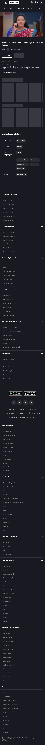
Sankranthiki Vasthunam (10, 499)
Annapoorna (7, 459)
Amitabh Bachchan (9, 673)
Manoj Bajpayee (8, 649)
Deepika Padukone (9, 641)
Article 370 (6, 519)
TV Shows (21, 8)
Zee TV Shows (7, 264)
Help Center (32, 409)
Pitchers (5, 621)
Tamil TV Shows (8, 208)
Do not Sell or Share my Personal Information (21, 417)
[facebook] (13, 402)
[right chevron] (4, 91)
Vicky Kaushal (7, 657)
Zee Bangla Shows (8, 284)
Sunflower (6, 614)
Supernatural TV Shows (10, 252)
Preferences (35, 413)
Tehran (5, 495)
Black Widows (7, 598)
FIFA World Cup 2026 (9, 701)
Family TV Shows (8, 240)
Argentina (6, 721)
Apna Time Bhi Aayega (10, 304)
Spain (5, 717)
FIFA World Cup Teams (10, 705)
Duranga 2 (6, 602)
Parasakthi (6, 522)
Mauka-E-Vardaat (8, 375)
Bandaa (5, 526)
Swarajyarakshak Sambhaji (11, 347)
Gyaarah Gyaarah (8, 574)
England (5, 724)
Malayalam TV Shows (9, 216)
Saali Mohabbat (8, 487)
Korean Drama (7, 467)
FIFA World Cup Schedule (10, 709)
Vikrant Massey (8, 637)
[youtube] (30, 402)
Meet (4, 363)
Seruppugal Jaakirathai (10, 586)
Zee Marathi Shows (9, 272)
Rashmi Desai (7, 681)
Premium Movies (7, 477)
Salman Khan (7, 645)
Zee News (6, 542)
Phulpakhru (6, 343)
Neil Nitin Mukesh (8, 665)
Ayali (3, 48)
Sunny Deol (6, 661)
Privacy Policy (9, 413)
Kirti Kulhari (6, 669)
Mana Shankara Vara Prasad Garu (13, 503)
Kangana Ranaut (8, 677)
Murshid (5, 570)
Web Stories (7, 697)
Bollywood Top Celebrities (10, 627)
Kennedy (6, 491)
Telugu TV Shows (8, 212)
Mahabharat (7, 431)
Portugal (5, 732)
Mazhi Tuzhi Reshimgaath (11, 327)
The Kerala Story (8, 515)
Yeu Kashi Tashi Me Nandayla (12, 331)
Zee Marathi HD (8, 554)
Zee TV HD (6, 546)
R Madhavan (7, 633)
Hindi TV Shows (8, 200)
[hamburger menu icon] (41, 2)
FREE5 (39, 8)
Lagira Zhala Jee (8, 335)
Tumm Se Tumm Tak (9, 435)
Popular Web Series (8, 560)
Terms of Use (22, 413)
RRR (4, 530)
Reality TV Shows (8, 248)
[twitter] (24, 402)
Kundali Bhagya (8, 447)
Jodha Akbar (7, 296)
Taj (4, 610)
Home (4, 8)
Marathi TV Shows (8, 204)
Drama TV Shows (8, 232)
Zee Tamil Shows (8, 280)
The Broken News (8, 594)
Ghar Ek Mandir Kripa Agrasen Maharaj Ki (16, 379)
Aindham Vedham (8, 590)
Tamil (15, 60)
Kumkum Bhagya (8, 443)
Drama (9, 63)
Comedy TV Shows (8, 244)
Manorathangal (8, 578)
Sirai (4, 511)
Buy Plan (15, 2)
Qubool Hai (6, 311)
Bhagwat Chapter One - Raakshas (13, 483)
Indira (5, 463)
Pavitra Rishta (7, 307)
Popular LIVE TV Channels (10, 536)
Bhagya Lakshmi (8, 367)
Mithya (5, 606)
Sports (12, 8)
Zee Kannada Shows (9, 276)
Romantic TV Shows (9, 236)
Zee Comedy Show (9, 371)
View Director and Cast (9, 71)
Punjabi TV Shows (8, 220)
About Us (21, 409)
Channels (10, 409)
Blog (4, 693)
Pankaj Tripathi (7, 653)
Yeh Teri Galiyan (8, 300)
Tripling (5, 618)
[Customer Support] (36, 2)
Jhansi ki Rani (7, 439)
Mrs (4, 507)
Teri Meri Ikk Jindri (8, 315)
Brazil (5, 728)
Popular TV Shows (7, 425)
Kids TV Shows (7, 471)
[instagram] (18, 402)
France (5, 713)
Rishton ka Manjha (8, 359)
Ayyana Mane (7, 566)
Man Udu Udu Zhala (9, 339)
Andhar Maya (7, 582)
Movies (30, 8)
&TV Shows (6, 268)
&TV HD (5, 550)
